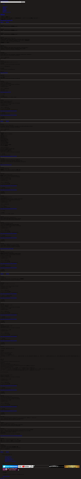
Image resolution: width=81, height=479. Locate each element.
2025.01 (2, 14)
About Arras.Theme (6, 476)
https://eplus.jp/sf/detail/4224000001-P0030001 (8, 156)
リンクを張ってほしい (9, 458)
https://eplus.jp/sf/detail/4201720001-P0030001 (8, 185)
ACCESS (4, 8)
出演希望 (4, 10)
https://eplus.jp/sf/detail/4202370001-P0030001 (8, 110)
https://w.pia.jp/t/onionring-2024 (6, 164)
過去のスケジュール (7, 12)
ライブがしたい (8, 457)
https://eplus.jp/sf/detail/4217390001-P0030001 (8, 263)
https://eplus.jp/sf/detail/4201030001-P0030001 (8, 233)
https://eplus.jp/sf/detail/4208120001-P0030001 (8, 385)
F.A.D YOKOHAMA (4, 0)
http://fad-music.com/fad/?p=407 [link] (6, 20)
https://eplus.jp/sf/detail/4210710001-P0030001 (8, 336)
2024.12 (1, 22)
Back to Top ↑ (2, 478)
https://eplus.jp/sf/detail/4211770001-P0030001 (8, 293)
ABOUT (4, 7)
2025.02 (7, 22)
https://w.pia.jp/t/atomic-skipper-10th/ (6, 248)
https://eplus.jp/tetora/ (4, 72)
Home (4, 3)
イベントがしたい (8, 456)
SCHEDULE (5, 6)
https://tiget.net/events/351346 (5, 92)
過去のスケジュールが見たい (10, 461)
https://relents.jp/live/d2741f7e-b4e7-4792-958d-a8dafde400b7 (11, 435)
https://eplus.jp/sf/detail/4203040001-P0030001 (8, 406)
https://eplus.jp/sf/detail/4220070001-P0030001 (8, 208)
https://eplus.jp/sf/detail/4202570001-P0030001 (8, 314)
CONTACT (5, 9)
